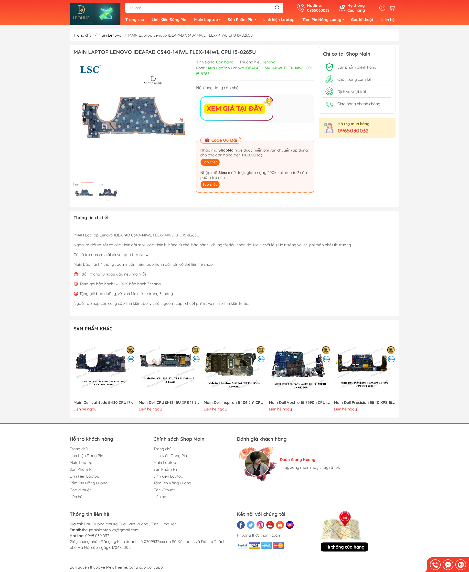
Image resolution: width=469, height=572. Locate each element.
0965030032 (353, 130)
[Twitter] (251, 525)
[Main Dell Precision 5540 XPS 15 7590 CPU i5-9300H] (364, 368)
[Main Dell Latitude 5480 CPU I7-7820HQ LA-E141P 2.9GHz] (104, 368)
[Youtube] (270, 525)
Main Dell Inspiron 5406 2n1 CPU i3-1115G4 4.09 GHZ (234, 402)
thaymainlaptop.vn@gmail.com (110, 529)
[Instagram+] (260, 525)
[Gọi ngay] (435, 564)
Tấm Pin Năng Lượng (321, 19)
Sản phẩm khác (93, 329)
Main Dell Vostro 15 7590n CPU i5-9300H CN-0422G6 (299, 402)
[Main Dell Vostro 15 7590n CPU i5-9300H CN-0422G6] (299, 368)
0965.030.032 (97, 535)
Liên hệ (387, 19)
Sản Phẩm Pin (241, 19)
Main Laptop (206, 19)
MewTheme (116, 567)
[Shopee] (280, 525)
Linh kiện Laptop (279, 19)
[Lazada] (290, 525)
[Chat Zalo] (460, 564)
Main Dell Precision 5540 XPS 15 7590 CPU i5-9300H (364, 402)
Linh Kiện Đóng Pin (169, 19)
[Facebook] (241, 525)
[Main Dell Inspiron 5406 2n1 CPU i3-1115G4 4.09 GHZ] (234, 368)
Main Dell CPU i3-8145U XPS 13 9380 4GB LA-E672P (169, 402)
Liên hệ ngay (85, 409)
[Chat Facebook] (448, 564)
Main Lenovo (109, 35)
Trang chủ (134, 19)
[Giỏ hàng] (393, 8)
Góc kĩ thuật (362, 19)
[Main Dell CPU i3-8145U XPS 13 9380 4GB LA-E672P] (169, 368)
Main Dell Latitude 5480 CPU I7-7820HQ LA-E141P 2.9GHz (104, 402)
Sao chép (210, 162)
